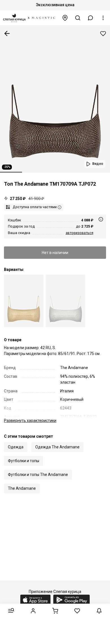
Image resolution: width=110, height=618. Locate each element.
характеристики (30, 420)
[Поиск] (78, 18)
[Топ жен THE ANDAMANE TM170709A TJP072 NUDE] (23, 301)
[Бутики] (65, 18)
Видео (97, 164)
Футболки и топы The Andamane (38, 474)
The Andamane (22, 488)
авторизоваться (79, 233)
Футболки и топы (23, 461)
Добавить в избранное (103, 34)
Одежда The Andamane (57, 447)
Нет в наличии (55, 252)
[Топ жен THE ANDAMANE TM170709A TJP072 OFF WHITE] (65, 301)
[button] (90, 18)
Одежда (15, 447)
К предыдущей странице (7, 33)
